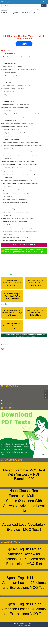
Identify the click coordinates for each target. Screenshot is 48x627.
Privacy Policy (31, 623)
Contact (16, 623)
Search (43, 5)
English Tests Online (25, 625)
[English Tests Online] (5, 2)
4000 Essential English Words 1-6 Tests (21, 9)
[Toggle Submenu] (46, 391)
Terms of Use (24, 623)
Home (2, 9)
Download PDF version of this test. (24, 245)
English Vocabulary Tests (8, 9)
